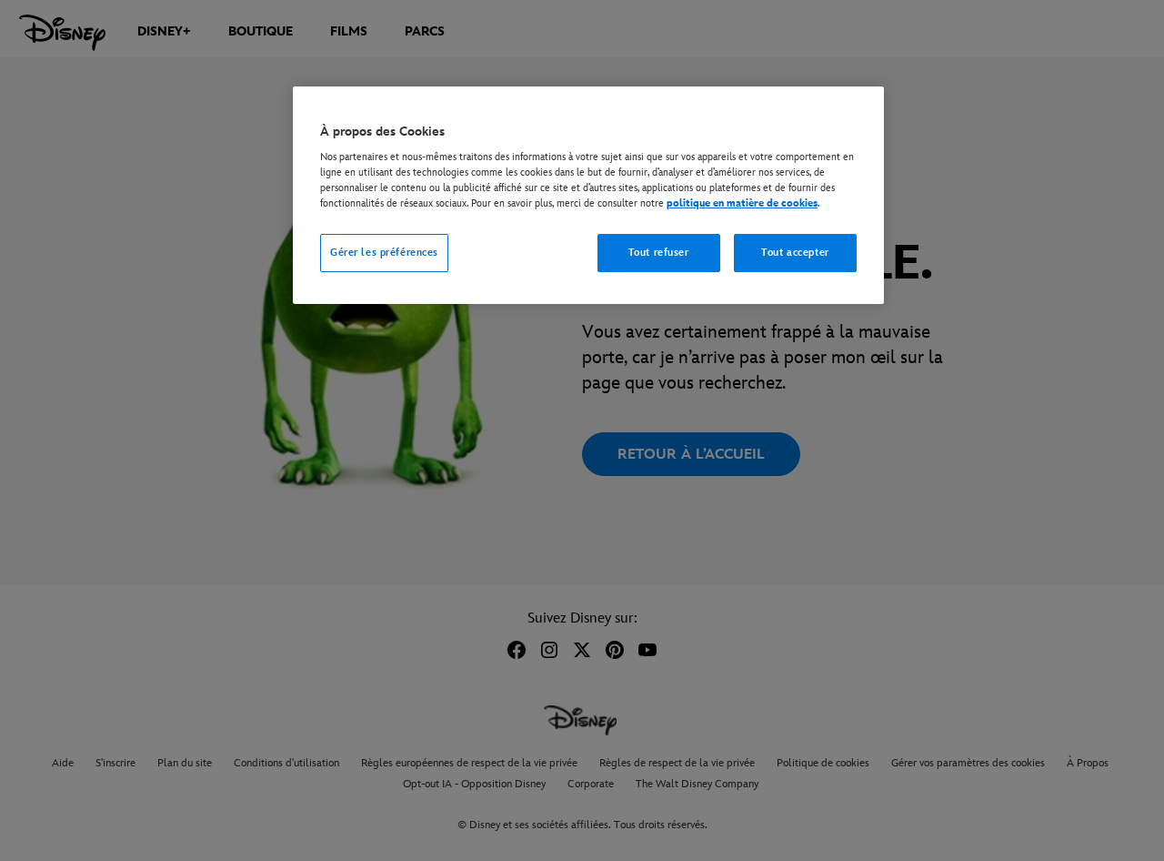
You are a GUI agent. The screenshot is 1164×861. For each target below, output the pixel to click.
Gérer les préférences (384, 252)
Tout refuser (658, 252)
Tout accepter (794, 252)
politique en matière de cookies (742, 203)
